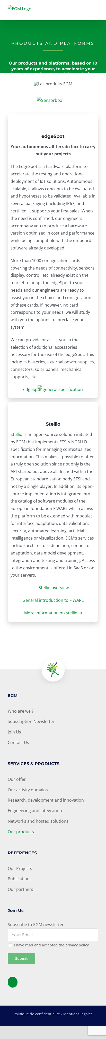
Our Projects (20, 868)
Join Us (14, 732)
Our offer (17, 779)
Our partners (20, 889)
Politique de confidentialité (37, 1013)
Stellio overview (54, 587)
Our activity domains (28, 790)
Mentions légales (78, 1013)
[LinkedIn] (12, 982)
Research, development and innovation (46, 800)
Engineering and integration (35, 810)
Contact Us (18, 742)
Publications (20, 879)
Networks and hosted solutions (38, 821)
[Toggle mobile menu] (96, 11)
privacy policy (77, 945)
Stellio (16, 434)
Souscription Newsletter (31, 721)
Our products (21, 832)
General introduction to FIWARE (53, 600)
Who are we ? (20, 711)
